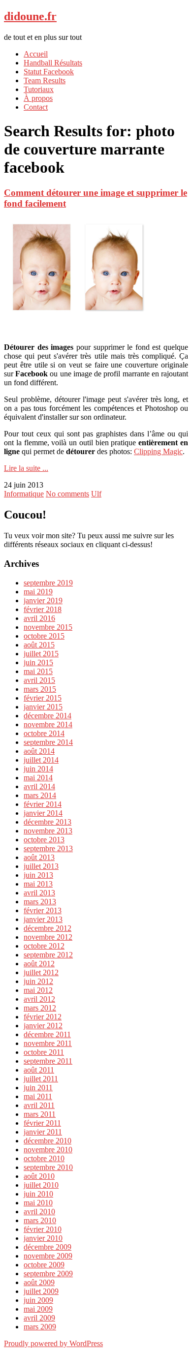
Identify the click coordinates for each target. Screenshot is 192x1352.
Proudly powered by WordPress (53, 1343)
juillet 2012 (41, 972)
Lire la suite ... (26, 468)
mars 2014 (40, 795)
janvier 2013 (43, 919)
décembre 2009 (47, 1247)
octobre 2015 (44, 636)
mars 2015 (40, 689)
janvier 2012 (43, 1025)
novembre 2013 (48, 831)
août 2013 (39, 857)
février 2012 (43, 1017)
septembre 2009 (48, 1273)
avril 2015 (39, 680)
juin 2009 (38, 1300)
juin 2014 (38, 769)
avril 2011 (39, 1105)
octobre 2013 (44, 839)
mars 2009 (40, 1326)
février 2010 (43, 1229)
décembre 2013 (47, 822)
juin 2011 (38, 1087)
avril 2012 (39, 999)
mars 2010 (40, 1220)
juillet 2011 (41, 1079)
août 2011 (39, 1070)
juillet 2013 (41, 866)
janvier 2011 (43, 1132)
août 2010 (39, 1176)
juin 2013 (38, 875)
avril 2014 (39, 786)
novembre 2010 (48, 1149)
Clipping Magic (158, 451)
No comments (67, 494)
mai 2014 (38, 777)
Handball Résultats (53, 63)
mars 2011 (40, 1114)
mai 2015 (38, 671)
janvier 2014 (43, 813)
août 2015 (39, 645)
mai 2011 (38, 1096)
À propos (38, 98)
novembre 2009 (48, 1256)
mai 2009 (38, 1309)
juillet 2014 (41, 760)
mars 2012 (40, 1008)
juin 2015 (38, 662)
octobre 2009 (44, 1264)
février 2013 (43, 910)
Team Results (44, 80)
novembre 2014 (48, 724)
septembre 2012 (48, 955)
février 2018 (43, 609)
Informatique (24, 494)
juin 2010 (38, 1194)
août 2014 (39, 751)
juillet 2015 (41, 653)
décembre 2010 (47, 1141)
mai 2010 (38, 1202)
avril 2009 (39, 1318)
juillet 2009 (41, 1291)
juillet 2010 (41, 1185)
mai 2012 (38, 990)
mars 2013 (40, 901)
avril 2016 (39, 618)
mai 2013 (38, 884)
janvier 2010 (43, 1238)
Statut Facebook (49, 71)
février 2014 (43, 804)
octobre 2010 (44, 1158)
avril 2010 (39, 1211)
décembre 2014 (47, 715)
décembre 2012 (47, 928)
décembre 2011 (47, 1034)
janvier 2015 (43, 707)
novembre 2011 (48, 1043)
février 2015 (43, 698)
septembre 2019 (48, 583)
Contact (36, 107)
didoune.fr (30, 16)
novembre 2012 (48, 937)
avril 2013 (39, 893)
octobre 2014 (44, 733)
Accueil (36, 54)
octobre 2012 (44, 946)
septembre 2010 (48, 1167)
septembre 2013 (48, 848)
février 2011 (42, 1123)
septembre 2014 (48, 742)
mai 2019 (38, 591)
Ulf (96, 494)
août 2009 (39, 1282)
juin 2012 (38, 981)
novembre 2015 (48, 627)
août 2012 (39, 963)
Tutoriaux (39, 89)
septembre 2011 (48, 1061)
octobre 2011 (44, 1052)
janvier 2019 (43, 600)
